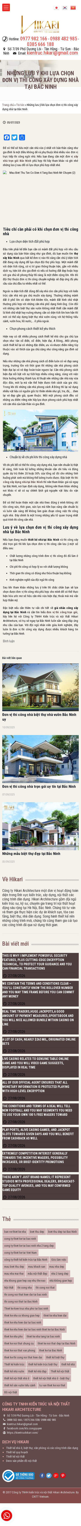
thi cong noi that (45, 1287)
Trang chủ (8, 105)
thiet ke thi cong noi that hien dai (23, 1357)
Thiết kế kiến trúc (14, 1364)
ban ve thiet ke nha (15, 1231)
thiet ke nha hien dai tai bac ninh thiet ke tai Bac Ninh (34, 1329)
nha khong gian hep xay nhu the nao (24, 1280)
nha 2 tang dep (59, 1273)
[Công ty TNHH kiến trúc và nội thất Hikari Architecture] (40, 24)
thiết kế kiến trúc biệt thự (42, 1364)
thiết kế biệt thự (55, 1357)
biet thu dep (37, 1231)
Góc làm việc (58, 1259)
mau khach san (36, 1266)
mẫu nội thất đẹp (37, 1273)
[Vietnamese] (73, 7)
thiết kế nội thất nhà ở (16, 1378)
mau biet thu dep (14, 1266)
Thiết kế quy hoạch (17, 1452)
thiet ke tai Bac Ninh (50, 1350)
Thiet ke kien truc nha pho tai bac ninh (26, 1308)
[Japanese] (56, 7)
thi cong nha (25, 1287)
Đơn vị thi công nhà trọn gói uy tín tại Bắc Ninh (39, 786)
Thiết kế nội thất (60, 1371)
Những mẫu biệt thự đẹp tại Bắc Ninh (31, 853)
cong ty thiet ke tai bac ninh (20, 1238)
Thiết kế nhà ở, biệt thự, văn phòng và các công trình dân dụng (42, 1448)
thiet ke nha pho (13, 1336)
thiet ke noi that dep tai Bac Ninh (56, 1343)
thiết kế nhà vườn (14, 1371)
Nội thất (9, 1287)
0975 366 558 (31, 1419)
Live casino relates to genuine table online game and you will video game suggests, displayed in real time (35, 1063)
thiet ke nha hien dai (55, 1315)
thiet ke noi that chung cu (19, 1343)
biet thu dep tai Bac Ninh (62, 1231)
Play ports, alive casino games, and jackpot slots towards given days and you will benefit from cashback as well (38, 1134)
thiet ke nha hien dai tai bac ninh (22, 1322)
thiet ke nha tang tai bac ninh (43, 1336)
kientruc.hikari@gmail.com (22, 1424)
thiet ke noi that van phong (19, 1350)
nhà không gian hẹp (61, 1280)
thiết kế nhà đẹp (37, 1371)
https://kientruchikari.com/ (22, 1432)
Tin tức (20, 105)
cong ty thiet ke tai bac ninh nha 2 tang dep (29, 1245)
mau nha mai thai (14, 1273)
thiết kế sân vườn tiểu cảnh (19, 1385)
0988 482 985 (48, 1419)
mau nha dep (56, 1266)
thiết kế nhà (68, 1364)
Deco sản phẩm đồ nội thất (21, 1460)
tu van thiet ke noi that (52, 1385)
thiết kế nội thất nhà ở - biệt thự (51, 1378)
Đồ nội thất (10, 1392)
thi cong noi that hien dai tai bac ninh (25, 1294)
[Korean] (65, 7)
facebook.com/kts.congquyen (24, 1428)
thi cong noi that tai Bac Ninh (21, 1301)
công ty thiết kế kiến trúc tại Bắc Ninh (25, 1259)
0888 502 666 (14, 1419)
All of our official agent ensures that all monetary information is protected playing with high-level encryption (35, 1087)
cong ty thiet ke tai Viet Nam (20, 1252)
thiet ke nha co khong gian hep (22, 1315)
